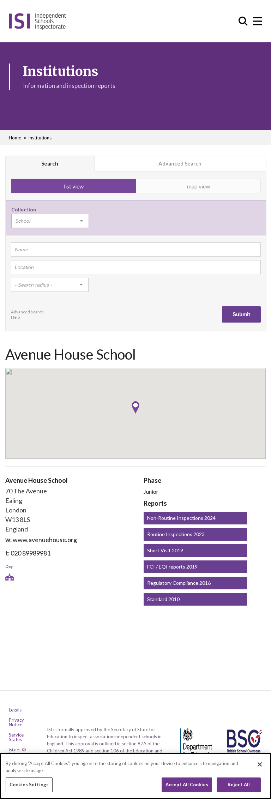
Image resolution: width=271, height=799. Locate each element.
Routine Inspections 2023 (176, 534)
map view (198, 186)
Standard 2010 (163, 599)
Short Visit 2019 (165, 550)
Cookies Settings (29, 784)
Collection (23, 209)
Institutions (40, 137)
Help (15, 317)
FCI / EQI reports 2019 (172, 567)
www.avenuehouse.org (45, 539)
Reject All (239, 784)
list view (74, 186)
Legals (15, 710)
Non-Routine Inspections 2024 (181, 518)
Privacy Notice (16, 722)
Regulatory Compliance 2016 (179, 583)
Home (15, 137)
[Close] (259, 764)
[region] (135, 776)
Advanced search (27, 311)
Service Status (16, 737)
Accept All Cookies (186, 784)
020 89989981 (30, 553)
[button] (135, 407)
